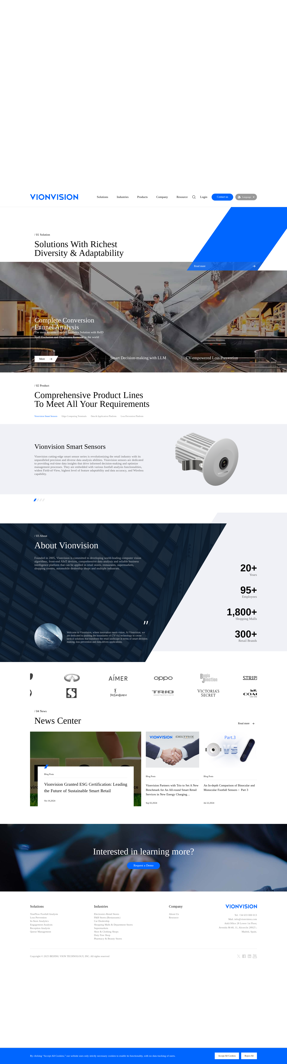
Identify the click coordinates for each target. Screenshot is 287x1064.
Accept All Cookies (227, 1056)
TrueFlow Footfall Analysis (44, 914)
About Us (174, 914)
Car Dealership (101, 921)
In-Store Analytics (39, 921)
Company (162, 197)
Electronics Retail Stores (106, 914)
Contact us (222, 196)
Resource (182, 197)
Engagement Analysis (41, 925)
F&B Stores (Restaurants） (108, 917)
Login (203, 197)
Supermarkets (101, 928)
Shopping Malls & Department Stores (113, 925)
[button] (35, 500)
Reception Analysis (40, 928)
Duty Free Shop (102, 935)
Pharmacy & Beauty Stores (108, 938)
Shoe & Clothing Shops (106, 932)
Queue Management (40, 932)
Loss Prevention (38, 917)
